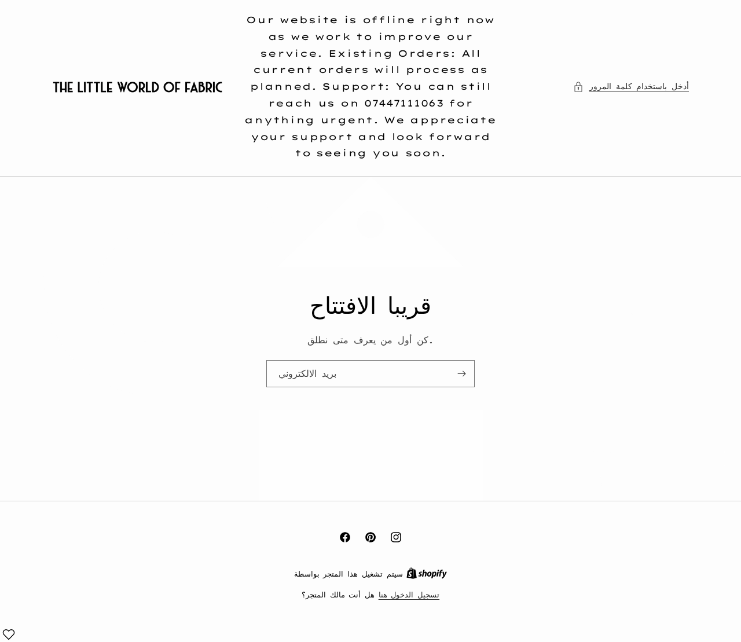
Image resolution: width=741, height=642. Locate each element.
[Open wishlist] (8, 634)
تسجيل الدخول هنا (409, 594)
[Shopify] (426, 573)
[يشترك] (461, 373)
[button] (631, 86)
